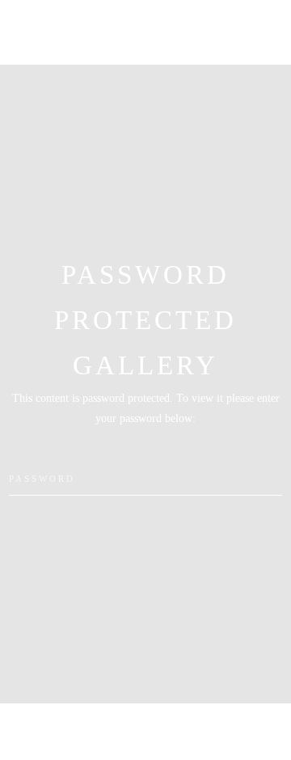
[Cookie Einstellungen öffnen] (29, 740)
